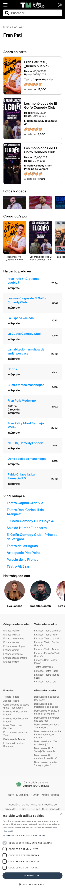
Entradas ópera (11, 642)
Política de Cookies (29, 809)
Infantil (45, 794)
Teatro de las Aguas (22, 546)
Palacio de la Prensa (22, 560)
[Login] (60, 5)
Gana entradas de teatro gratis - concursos (16, 706)
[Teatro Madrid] (32, 5)
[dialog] (32, 850)
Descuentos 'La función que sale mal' (47, 719)
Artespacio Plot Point (23, 553)
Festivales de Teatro (14, 739)
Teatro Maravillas (43, 666)
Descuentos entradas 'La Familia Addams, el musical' (47, 734)
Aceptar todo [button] (32, 875)
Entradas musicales (13, 638)
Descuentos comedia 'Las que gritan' (45, 763)
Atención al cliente (18, 804)
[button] (32, 835)
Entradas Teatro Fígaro (46, 670)
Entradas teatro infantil (15, 657)
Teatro (10, 794)
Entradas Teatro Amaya (46, 649)
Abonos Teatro (11, 700)
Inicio (6, 27)
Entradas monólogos (14, 646)
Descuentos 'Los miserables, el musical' (46, 705)
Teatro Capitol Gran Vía (25, 503)
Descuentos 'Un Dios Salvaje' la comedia (45, 750)
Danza (55, 794)
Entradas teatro (11, 630)
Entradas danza (11, 634)
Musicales (22, 794)
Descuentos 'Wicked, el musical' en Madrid (46, 712)
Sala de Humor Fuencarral (27, 528)
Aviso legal (37, 804)
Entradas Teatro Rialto (46, 634)
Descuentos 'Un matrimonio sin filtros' (45, 757)
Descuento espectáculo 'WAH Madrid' (46, 726)
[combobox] (35, 13)
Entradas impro (11, 649)
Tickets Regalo (11, 696)
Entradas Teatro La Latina (48, 638)
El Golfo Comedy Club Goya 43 (31, 521)
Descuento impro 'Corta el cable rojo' (47, 743)
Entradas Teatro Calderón (47, 630)
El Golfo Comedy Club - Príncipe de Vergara (32, 537)
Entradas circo (11, 661)
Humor (34, 794)
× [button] (61, 814)
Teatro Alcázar (18, 566)
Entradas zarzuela (13, 653)
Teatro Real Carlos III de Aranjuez (25, 512)
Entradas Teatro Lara (45, 681)
